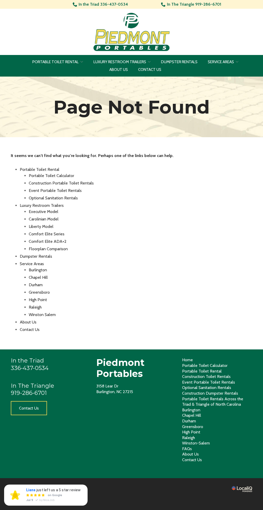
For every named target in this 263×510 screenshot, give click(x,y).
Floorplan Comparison (48, 248)
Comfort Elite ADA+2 (48, 241)
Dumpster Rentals (179, 62)
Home (187, 359)
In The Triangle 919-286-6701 (194, 4)
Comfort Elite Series (46, 233)
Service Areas (221, 62)
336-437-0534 (30, 368)
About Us (118, 69)
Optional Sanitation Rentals (53, 198)
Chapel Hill (38, 277)
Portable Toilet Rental (55, 62)
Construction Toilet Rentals (206, 376)
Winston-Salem (196, 443)
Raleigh (35, 307)
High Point (38, 299)
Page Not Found (131, 107)
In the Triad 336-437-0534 (103, 4)
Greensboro (39, 292)
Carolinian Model (44, 219)
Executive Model (43, 211)
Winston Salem (42, 314)
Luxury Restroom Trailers (119, 62)
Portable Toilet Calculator (51, 175)
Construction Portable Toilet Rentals (61, 183)
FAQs (187, 448)
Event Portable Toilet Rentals (55, 190)
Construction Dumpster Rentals (210, 393)
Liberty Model (41, 226)
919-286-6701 (29, 393)
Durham (36, 284)
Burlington (38, 269)
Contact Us (149, 69)
